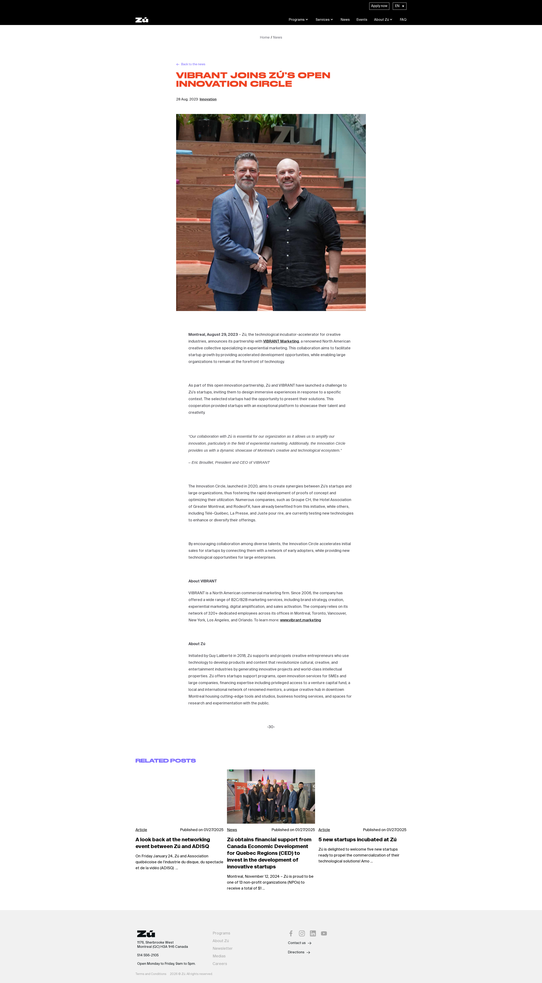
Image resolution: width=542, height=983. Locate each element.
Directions (296, 952)
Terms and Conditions (151, 974)
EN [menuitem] (397, 6)
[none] (399, 6)
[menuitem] (399, 6)
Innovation (208, 99)
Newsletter (223, 949)
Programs (297, 20)
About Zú (381, 20)
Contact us (297, 943)
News (345, 20)
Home (265, 37)
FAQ (403, 20)
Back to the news (193, 64)
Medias (219, 956)
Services (323, 20)
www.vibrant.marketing (300, 620)
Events (362, 20)
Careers (220, 964)
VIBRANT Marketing (281, 341)
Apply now (379, 6)
